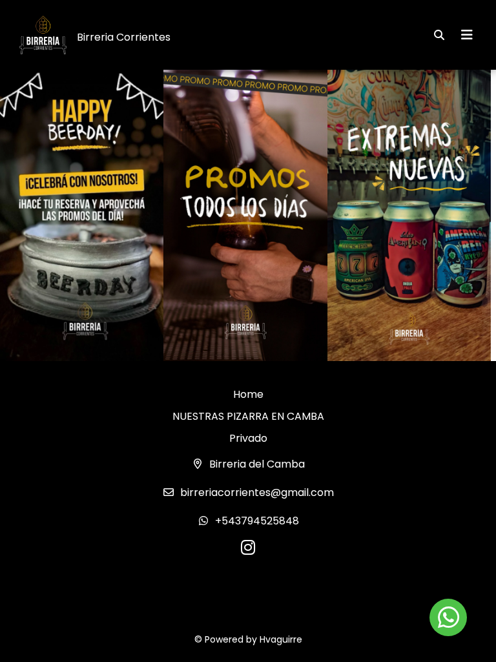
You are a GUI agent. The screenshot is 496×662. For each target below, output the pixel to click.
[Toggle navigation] (466, 35)
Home (248, 394)
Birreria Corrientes (123, 37)
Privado (248, 438)
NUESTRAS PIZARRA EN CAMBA (248, 416)
